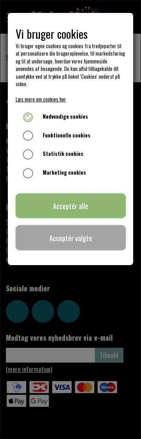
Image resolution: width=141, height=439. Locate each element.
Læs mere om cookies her (41, 99)
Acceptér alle (70, 206)
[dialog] (70, 219)
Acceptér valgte (70, 238)
